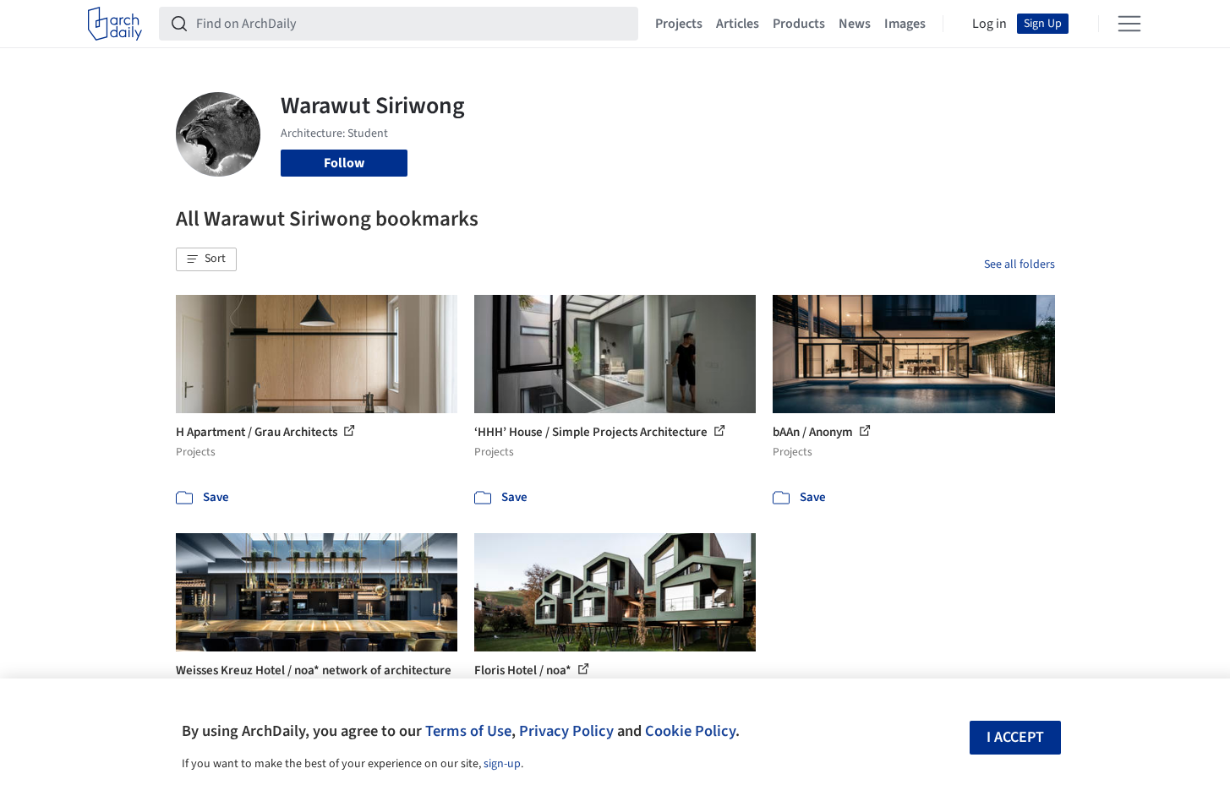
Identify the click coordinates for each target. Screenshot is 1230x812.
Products (799, 23)
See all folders (1019, 264)
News (855, 23)
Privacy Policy (566, 731)
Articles (737, 23)
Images (905, 23)
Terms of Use (468, 731)
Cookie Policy (690, 731)
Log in (989, 23)
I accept (1015, 737)
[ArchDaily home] (115, 24)
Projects (678, 23)
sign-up (502, 763)
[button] (206, 259)
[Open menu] (1129, 23)
